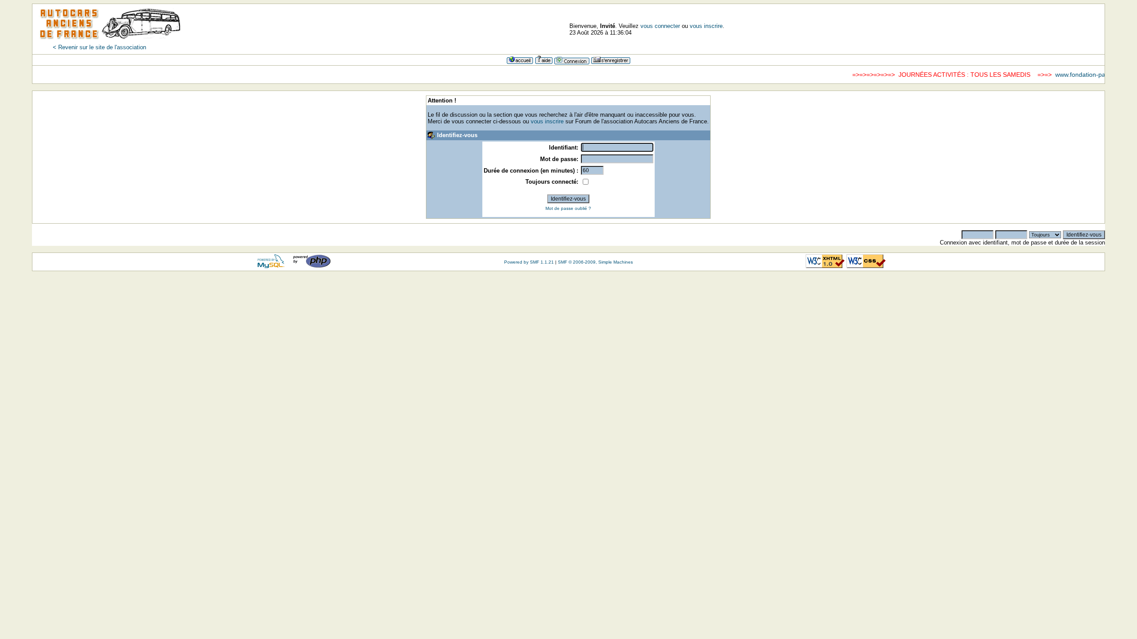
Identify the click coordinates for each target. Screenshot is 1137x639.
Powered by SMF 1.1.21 (529, 262)
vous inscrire (706, 26)
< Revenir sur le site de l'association (99, 47)
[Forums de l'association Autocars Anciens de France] (110, 42)
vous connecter (660, 26)
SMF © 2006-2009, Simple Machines (595, 262)
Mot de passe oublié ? (568, 208)
